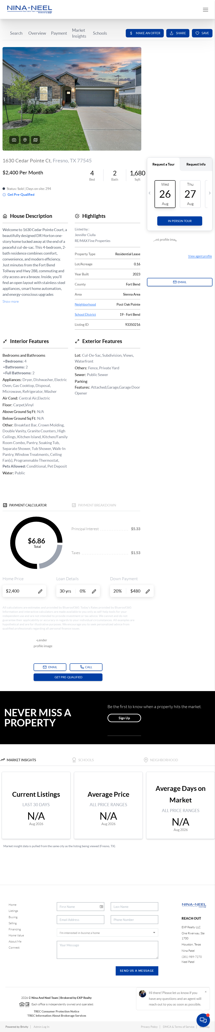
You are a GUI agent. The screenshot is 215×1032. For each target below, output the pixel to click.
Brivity (24, 1026)
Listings (13, 910)
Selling (13, 923)
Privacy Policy (149, 1026)
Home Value (16, 935)
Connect (14, 947)
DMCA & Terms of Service (178, 1026)
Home (12, 904)
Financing (15, 929)
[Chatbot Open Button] (203, 1020)
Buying (13, 917)
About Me (15, 941)
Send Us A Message (137, 970)
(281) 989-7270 (192, 956)
